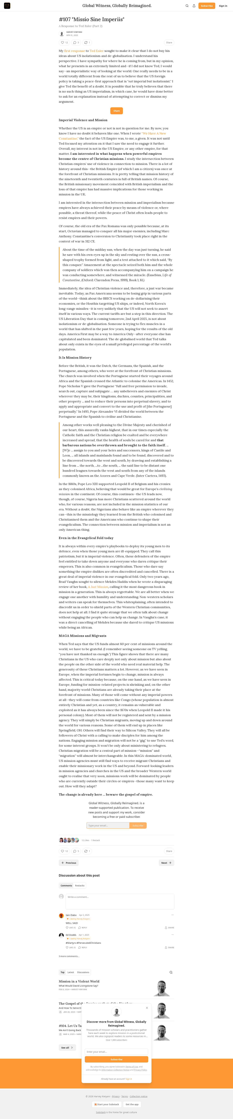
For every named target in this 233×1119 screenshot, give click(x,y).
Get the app (132, 1104)
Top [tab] (62, 972)
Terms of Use (132, 1066)
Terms (124, 1096)
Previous (71, 862)
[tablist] (72, 885)
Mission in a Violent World (79, 981)
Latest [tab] (71, 972)
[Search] (187, 6)
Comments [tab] (66, 885)
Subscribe (207, 5)
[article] (116, 988)
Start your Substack (108, 1104)
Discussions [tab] (83, 972)
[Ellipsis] (172, 914)
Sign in (223, 5)
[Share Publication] (194, 6)
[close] (146, 1007)
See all (65, 1047)
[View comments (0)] (89, 993)
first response (74, 51)
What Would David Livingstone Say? (78, 985)
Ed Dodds (71, 934)
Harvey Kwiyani (74, 32)
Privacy (116, 1096)
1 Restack (95, 840)
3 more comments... (69, 956)
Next (164, 862)
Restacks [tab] (79, 885)
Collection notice (138, 1096)
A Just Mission (98, 587)
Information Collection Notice (115, 1069)
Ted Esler (97, 51)
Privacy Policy (140, 1069)
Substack (101, 1112)
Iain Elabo (71, 915)
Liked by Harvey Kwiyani (79, 919)
